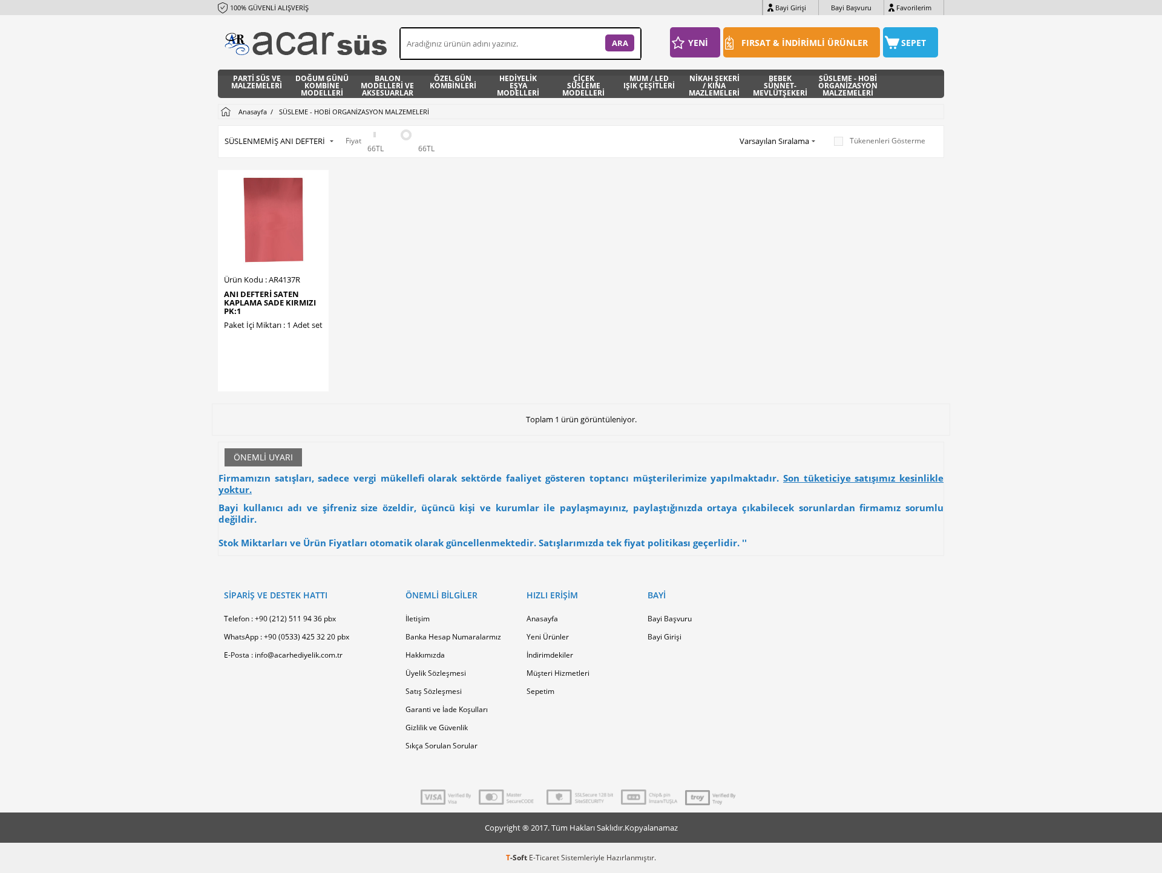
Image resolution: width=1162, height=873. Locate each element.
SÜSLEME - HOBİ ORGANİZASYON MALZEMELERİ (848, 84)
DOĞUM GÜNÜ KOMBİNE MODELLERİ (322, 84)
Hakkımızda (425, 655)
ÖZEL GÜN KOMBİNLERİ (453, 83)
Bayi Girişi (790, 7)
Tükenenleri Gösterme (887, 141)
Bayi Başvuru (851, 7)
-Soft (517, 857)
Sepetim (540, 691)
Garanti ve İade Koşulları (446, 709)
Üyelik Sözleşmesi (435, 673)
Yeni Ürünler (548, 637)
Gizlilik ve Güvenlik (436, 727)
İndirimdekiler (550, 655)
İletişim (417, 618)
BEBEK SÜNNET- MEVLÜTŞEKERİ (780, 84)
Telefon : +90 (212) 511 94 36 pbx (280, 618)
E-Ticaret (544, 857)
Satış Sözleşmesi (433, 691)
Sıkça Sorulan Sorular (441, 746)
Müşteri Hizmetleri (558, 673)
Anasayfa (542, 618)
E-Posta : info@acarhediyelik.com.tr (283, 655)
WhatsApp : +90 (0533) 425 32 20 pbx (286, 637)
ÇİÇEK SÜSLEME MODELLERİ (583, 84)
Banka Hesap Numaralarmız (453, 637)
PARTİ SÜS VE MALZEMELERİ (256, 83)
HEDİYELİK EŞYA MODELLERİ (518, 84)
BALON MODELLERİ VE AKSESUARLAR (387, 84)
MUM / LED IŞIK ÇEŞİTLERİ (649, 83)
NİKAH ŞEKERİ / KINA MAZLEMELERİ (714, 84)
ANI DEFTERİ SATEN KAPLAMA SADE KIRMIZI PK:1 (270, 302)
